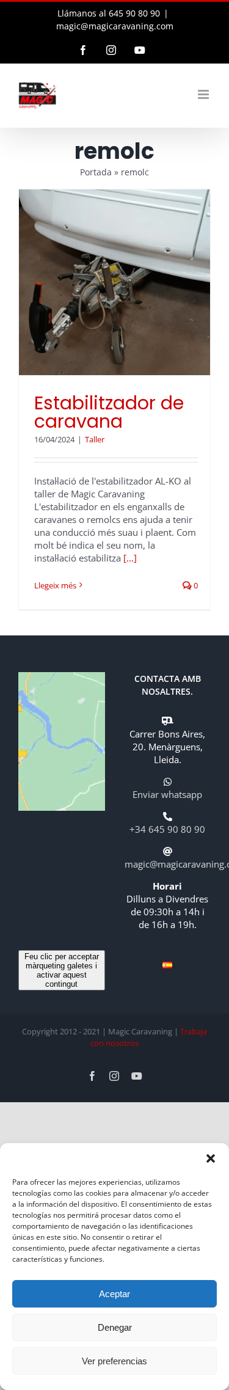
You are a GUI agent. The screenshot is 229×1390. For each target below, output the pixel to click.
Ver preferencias (114, 1361)
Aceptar (114, 1294)
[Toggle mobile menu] (204, 94)
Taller (94, 439)
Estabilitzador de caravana (109, 412)
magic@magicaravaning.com (114, 26)
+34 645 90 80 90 (167, 829)
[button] (211, 1158)
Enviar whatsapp (167, 794)
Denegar (115, 1327)
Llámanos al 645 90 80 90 (108, 13)
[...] (130, 558)
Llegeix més (55, 585)
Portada (96, 172)
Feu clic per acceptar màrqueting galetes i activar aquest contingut (61, 970)
